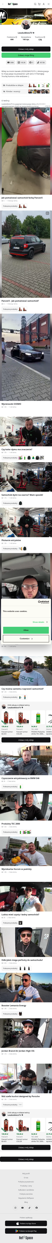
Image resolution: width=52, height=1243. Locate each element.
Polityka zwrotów (26, 1194)
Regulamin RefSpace (26, 1198)
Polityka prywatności (26, 1182)
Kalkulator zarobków (26, 1190)
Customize (24, 638)
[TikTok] (29, 1207)
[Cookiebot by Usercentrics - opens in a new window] (38, 602)
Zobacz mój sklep (26, 49)
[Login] (43, 4)
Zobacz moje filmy (26, 55)
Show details (38, 622)
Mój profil (26, 1173)
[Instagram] (15, 1207)
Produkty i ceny (26, 1186)
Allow (26, 630)
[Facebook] (36, 1207)
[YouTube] (22, 1207)
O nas (26, 1177)
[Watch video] (26, 151)
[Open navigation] (48, 4)
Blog (26, 1202)
